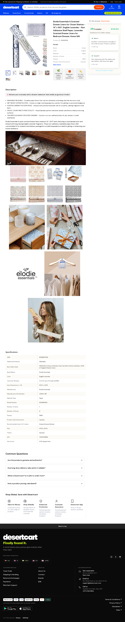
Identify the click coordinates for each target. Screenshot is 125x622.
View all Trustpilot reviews (104, 70)
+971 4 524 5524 (88, 591)
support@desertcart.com (92, 583)
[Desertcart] (11, 7)
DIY (47, 13)
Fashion (39, 13)
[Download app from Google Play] (10, 608)
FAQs (119, 610)
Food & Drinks (29, 13)
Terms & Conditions (113, 599)
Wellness (6, 13)
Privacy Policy (115, 603)
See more (57, 65)
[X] (115, 557)
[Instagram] (111, 557)
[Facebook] (120, 557)
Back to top (62, 526)
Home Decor (17, 13)
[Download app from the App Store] (25, 608)
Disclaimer (117, 606)
